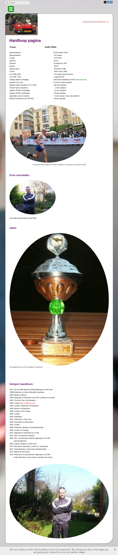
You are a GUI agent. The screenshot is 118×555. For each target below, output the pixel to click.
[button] (11, 9)
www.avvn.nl (80, 79)
